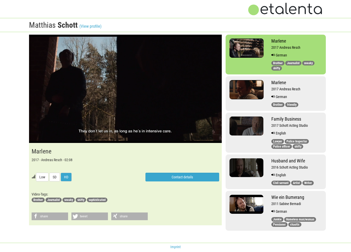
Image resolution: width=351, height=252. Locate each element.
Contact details (182, 177)
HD (66, 177)
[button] (50, 216)
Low (42, 177)
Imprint (175, 247)
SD (55, 177)
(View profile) (90, 26)
